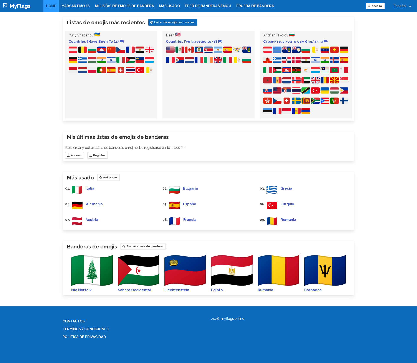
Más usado (169, 6)
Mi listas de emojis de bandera (124, 6)
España (189, 204)
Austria (92, 220)
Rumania (288, 220)
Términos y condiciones (86, 329)
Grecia (286, 188)
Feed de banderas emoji (208, 6)
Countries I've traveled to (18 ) (194, 41)
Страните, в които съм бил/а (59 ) (295, 41)
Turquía (287, 204)
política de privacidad (84, 337)
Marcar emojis (75, 6)
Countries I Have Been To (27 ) (96, 41)
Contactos (74, 321)
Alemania (94, 204)
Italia (90, 188)
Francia (189, 220)
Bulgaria (190, 188)
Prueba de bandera (255, 6)
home (51, 6)
